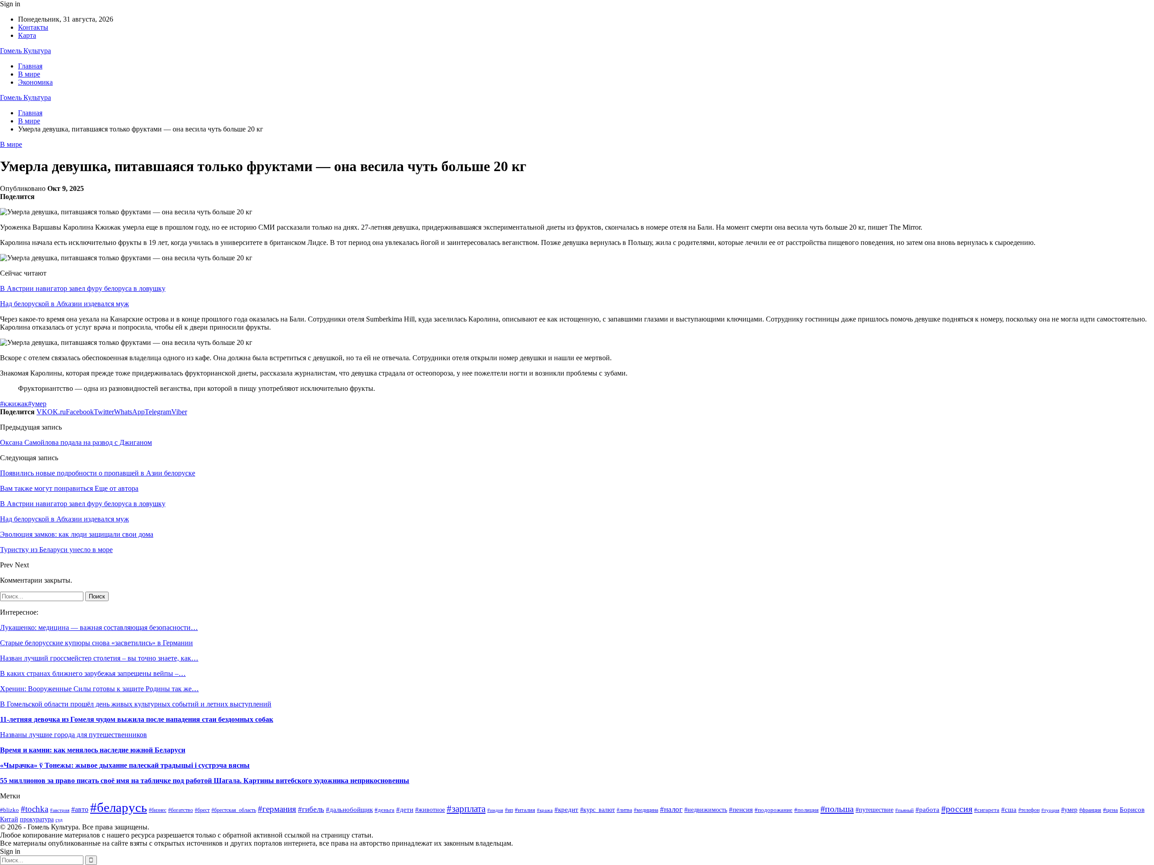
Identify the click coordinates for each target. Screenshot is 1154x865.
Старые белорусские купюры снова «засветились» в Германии (96, 643)
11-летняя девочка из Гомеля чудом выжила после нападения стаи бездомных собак (136, 719)
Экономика (35, 82)
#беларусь (118, 807)
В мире (29, 74)
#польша (837, 809)
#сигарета (986, 809)
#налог (671, 809)
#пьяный (904, 810)
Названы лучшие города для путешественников (73, 734)
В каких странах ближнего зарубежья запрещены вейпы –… (93, 673)
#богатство (180, 810)
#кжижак (14, 404)
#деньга (384, 809)
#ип (509, 810)
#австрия (59, 810)
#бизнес (157, 810)
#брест (202, 810)
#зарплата (466, 808)
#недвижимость (705, 809)
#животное (430, 809)
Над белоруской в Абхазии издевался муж (64, 304)
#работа (927, 809)
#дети (404, 809)
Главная (30, 66)
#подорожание (773, 809)
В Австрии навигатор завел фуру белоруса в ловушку (82, 288)
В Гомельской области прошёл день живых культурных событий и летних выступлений (135, 704)
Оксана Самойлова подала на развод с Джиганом (76, 442)
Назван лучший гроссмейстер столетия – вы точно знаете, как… (99, 658)
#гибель (311, 809)
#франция (1090, 810)
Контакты (33, 27)
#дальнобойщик (349, 809)
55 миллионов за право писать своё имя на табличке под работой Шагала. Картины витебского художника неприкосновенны (204, 780)
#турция (1050, 810)
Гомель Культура (25, 50)
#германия (277, 809)
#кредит (566, 809)
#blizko (9, 809)
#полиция (806, 809)
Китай (9, 819)
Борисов (1132, 809)
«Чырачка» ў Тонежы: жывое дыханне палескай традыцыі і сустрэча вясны (125, 765)
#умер (37, 404)
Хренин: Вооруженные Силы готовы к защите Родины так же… (99, 689)
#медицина (646, 810)
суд (59, 819)
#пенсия (741, 809)
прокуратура (37, 819)
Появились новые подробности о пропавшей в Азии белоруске (97, 473)
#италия (525, 810)
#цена (1110, 810)
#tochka (34, 809)
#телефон (1029, 810)
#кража (545, 810)
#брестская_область (233, 810)
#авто (79, 809)
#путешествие (874, 809)
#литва (624, 810)
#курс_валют (597, 809)
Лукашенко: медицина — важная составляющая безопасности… (99, 627)
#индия (495, 810)
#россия (956, 809)
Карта (27, 35)
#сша (1009, 809)
